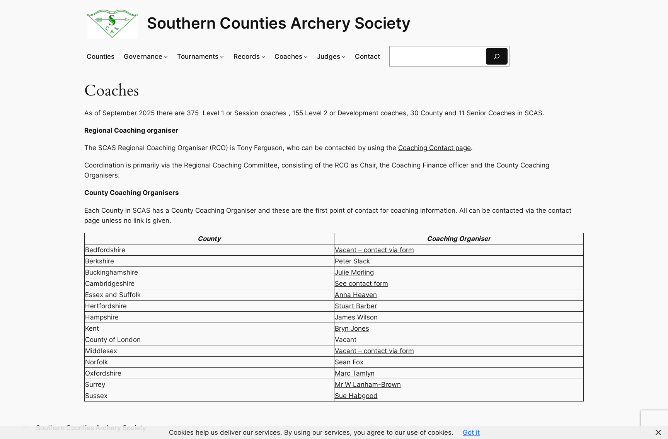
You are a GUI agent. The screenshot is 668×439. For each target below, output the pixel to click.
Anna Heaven (356, 295)
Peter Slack (352, 261)
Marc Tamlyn (355, 373)
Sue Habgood (356, 396)
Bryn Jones (352, 328)
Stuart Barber (356, 306)
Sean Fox (349, 362)
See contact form (361, 283)
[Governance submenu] (166, 56)
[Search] (497, 56)
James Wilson (356, 317)
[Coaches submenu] (306, 56)
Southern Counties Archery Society (279, 23)
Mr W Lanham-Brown (368, 384)
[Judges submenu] (344, 56)
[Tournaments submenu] (222, 56)
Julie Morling (354, 272)
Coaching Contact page (434, 148)
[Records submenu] (263, 56)
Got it (471, 432)
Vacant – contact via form (374, 250)
